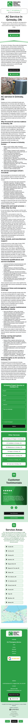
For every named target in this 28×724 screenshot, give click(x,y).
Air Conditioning (15, 10)
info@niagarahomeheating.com (14, 690)
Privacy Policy (14, 711)
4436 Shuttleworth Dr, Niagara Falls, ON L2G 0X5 (14, 683)
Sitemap (14, 716)
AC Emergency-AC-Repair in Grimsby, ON (14, 439)
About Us (14, 651)
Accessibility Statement (14, 714)
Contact (14, 653)
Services (14, 649)
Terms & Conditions (14, 713)
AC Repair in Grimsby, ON (14, 451)
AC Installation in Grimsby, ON (14, 443)
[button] (20, 721)
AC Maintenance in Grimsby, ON (14, 447)
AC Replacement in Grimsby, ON (14, 455)
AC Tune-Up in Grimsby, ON (14, 464)
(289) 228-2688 (14, 688)
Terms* (11, 421)
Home (8, 10)
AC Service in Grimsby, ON (14, 459)
